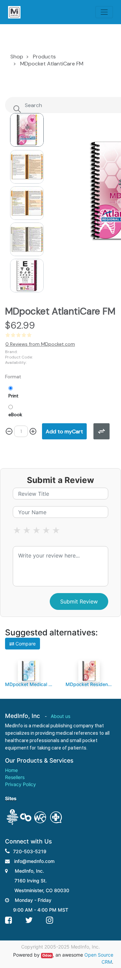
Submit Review (79, 601)
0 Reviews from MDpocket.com (40, 344)
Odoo (46, 955)
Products (44, 56)
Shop (16, 56)
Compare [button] (25, 643)
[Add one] (33, 431)
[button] (77, 180)
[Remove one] (9, 431)
